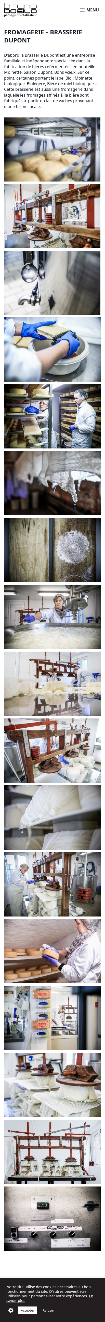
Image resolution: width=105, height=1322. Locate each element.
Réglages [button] (11, 1310)
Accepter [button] (27, 1310)
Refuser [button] (48, 1310)
